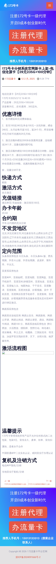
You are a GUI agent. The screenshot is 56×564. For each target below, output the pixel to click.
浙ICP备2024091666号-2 (28, 557)
